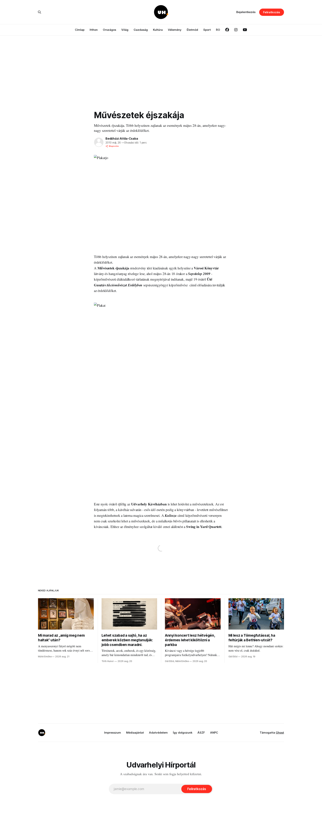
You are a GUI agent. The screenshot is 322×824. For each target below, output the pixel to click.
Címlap (79, 30)
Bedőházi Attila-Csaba (121, 138)
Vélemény (174, 30)
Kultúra (158, 30)
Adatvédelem (158, 732)
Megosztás (114, 146)
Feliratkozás (271, 12)
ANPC (214, 732)
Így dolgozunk (182, 732)
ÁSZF (201, 732)
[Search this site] (39, 12)
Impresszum (112, 732)
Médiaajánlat (135, 732)
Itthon (94, 30)
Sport (207, 30)
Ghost (280, 732)
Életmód (192, 30)
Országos (109, 30)
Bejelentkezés (245, 12)
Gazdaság (141, 30)
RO (218, 30)
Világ (124, 30)
